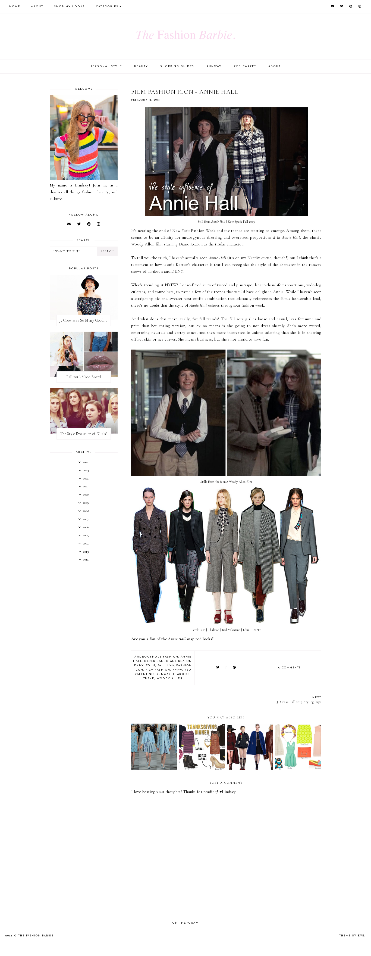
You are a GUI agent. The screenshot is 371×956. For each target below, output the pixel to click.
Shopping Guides (177, 66)
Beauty (141, 66)
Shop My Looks (69, 6)
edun (150, 665)
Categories (107, 6)
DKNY (139, 665)
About (37, 6)
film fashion (158, 669)
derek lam (154, 661)
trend (149, 678)
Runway (214, 66)
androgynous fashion (156, 656)
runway (163, 674)
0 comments (289, 667)
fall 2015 (166, 665)
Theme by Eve (351, 936)
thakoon (181, 674)
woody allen (170, 678)
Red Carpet (245, 66)
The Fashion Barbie (36, 936)
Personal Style (106, 66)
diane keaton (179, 661)
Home (14, 6)
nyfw (177, 669)
